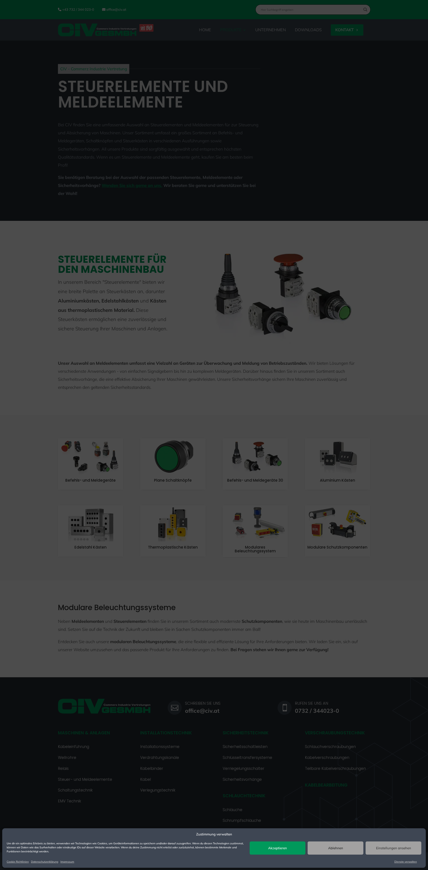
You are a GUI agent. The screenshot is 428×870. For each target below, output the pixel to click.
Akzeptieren (277, 848)
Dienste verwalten (405, 861)
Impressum (67, 861)
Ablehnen (335, 848)
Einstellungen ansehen (393, 848)
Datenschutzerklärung (44, 861)
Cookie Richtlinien (18, 861)
